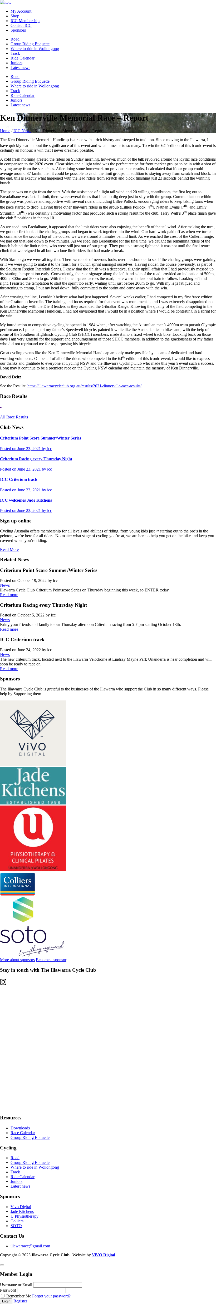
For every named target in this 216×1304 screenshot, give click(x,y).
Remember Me (18, 1296)
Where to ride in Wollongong (35, 48)
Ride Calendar (23, 58)
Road (15, 39)
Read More (9, 549)
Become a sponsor (51, 959)
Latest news (20, 67)
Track (15, 53)
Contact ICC (21, 25)
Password (8, 1290)
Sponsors (18, 30)
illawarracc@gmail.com (30, 1246)
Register (20, 1301)
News (5, 585)
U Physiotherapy (24, 1216)
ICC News (22, 131)
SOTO (16, 1225)
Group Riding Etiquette (30, 44)
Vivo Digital (21, 1206)
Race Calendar (23, 1132)
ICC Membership (25, 20)
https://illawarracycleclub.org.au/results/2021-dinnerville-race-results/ (84, 386)
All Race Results (14, 417)
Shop (15, 16)
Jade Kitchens (22, 1211)
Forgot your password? (51, 1296)
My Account (21, 11)
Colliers (17, 1221)
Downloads (20, 1128)
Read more (9, 594)
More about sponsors (17, 959)
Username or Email (16, 1284)
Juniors (16, 63)
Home (5, 131)
